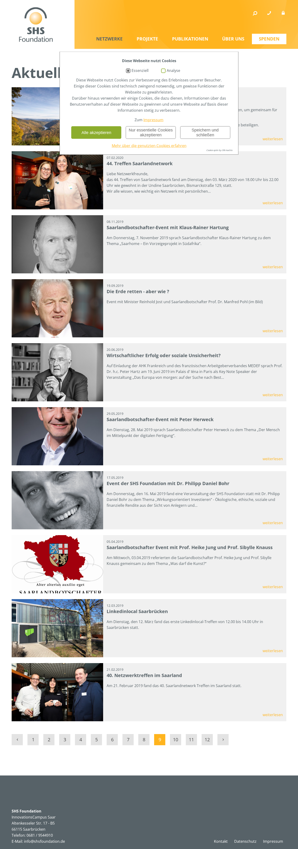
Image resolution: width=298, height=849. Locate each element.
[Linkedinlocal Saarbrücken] (57, 628)
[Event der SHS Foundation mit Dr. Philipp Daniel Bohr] (57, 500)
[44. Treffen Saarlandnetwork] (57, 180)
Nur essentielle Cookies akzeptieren (151, 132)
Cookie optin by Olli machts (219, 150)
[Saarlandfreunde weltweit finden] (57, 116)
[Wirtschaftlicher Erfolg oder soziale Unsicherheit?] (57, 372)
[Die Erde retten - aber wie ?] (57, 308)
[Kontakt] (269, 13)
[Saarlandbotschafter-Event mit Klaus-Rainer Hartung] (57, 244)
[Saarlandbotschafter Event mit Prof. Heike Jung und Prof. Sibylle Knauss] (57, 564)
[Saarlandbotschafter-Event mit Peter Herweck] (57, 436)
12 (207, 739)
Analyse (173, 71)
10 (175, 739)
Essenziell (140, 71)
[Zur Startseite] (36, 24)
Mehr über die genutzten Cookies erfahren (149, 145)
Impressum (153, 119)
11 (191, 739)
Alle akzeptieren (96, 132)
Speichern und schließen (205, 132)
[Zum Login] (283, 13)
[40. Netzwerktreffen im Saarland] (57, 692)
